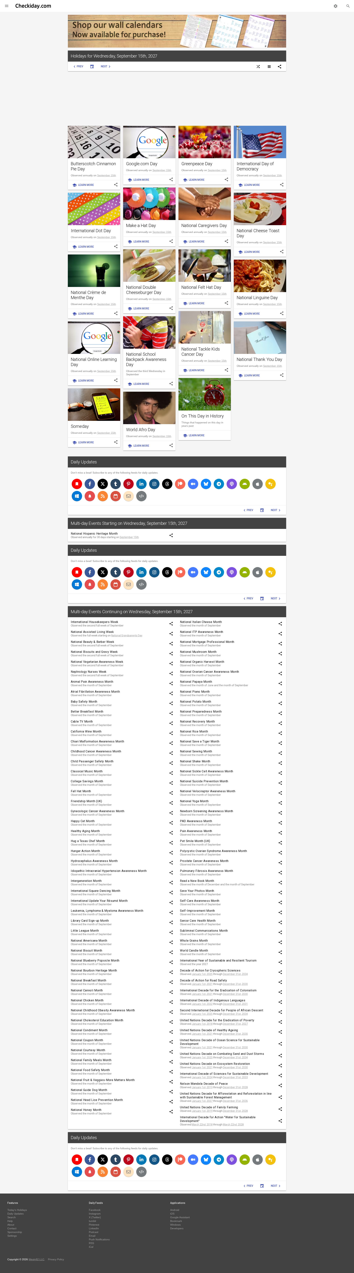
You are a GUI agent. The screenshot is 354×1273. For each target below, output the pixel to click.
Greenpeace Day (196, 163)
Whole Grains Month (194, 940)
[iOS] (257, 484)
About (10, 1224)
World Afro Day (140, 429)
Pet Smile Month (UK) (195, 841)
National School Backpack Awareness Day (146, 359)
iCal (91, 1246)
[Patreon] (180, 484)
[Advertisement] (177, 98)
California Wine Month (86, 731)
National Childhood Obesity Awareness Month (103, 1010)
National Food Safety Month (90, 1070)
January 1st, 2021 (202, 984)
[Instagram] (154, 484)
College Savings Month (87, 781)
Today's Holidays (17, 1209)
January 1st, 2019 (202, 1087)
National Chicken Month (87, 1000)
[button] (6, 5)
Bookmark (176, 1221)
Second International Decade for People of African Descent (221, 1010)
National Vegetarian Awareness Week (97, 662)
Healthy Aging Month (85, 831)
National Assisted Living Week (92, 632)
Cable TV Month (82, 721)
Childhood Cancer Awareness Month (96, 751)
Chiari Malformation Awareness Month (97, 741)
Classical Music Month (87, 771)
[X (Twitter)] (103, 484)
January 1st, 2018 (202, 1023)
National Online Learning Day (94, 362)
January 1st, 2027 (202, 1100)
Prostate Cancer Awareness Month (204, 861)
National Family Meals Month (91, 1060)
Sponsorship (14, 1232)
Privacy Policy (56, 1259)
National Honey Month (86, 1110)
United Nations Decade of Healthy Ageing (209, 1030)
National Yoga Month (194, 801)
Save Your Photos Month (197, 891)
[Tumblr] (115, 484)
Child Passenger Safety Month (92, 761)
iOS (172, 1213)
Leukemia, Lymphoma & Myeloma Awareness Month (107, 910)
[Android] (245, 484)
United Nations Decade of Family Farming (209, 1107)
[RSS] (103, 496)
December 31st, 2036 (235, 1100)
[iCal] (115, 496)
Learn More (83, 185)
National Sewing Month (196, 751)
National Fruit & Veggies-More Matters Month (103, 1080)
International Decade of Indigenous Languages (212, 1000)
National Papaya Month (196, 681)
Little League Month (85, 930)
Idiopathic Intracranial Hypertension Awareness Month (109, 871)
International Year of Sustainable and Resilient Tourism (218, 960)
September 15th (106, 175)
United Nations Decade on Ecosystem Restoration (215, 1064)
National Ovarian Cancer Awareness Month (209, 671)
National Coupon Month (87, 1040)
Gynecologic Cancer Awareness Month (97, 811)
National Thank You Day (259, 359)
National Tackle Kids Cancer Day (200, 352)
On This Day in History (202, 416)
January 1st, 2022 (202, 1003)
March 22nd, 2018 (202, 1124)
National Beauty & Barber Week (92, 642)
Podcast (93, 1232)
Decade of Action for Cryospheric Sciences (210, 970)
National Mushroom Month (198, 652)
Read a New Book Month (197, 881)
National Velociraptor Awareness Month (207, 791)
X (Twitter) (95, 1217)
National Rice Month (194, 731)
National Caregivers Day (204, 225)
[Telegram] (219, 484)
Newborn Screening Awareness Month (206, 811)
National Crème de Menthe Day (88, 295)
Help (10, 1221)
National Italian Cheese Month (201, 622)
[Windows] (77, 496)
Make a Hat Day (141, 225)
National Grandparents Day (126, 635)
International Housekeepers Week (94, 622)
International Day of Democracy (255, 166)
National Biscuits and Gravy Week (94, 652)
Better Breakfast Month (87, 711)
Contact (11, 1228)
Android (174, 1209)
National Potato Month (195, 701)
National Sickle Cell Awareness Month (206, 771)
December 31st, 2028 (235, 1087)
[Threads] (167, 484)
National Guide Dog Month (89, 1090)
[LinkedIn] (141, 484)
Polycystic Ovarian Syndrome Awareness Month (213, 851)
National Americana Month (89, 940)
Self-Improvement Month (197, 910)
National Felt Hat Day (201, 287)
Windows (175, 1224)
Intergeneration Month (86, 881)
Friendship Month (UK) (86, 801)
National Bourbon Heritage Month (94, 970)
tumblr (92, 1221)
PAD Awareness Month (196, 821)
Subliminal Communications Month (204, 930)
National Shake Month (195, 761)
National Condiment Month (89, 1030)
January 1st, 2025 (202, 974)
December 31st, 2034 (235, 974)
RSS (91, 1243)
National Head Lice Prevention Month (97, 1100)
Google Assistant (180, 1217)
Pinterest (94, 1224)
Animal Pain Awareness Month (92, 681)
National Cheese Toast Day (258, 233)
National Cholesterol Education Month (97, 1020)
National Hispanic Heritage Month (94, 533)
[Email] (128, 496)
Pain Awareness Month (196, 831)
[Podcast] (232, 484)
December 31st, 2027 (235, 1023)
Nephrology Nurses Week (89, 671)
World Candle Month (194, 950)
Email (92, 1235)
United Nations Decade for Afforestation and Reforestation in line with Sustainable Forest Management (226, 1095)
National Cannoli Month (87, 990)
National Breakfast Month (88, 980)
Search (11, 1217)
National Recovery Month (197, 721)
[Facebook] (90, 484)
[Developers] (141, 496)
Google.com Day (141, 163)
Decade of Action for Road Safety (203, 980)
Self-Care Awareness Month (199, 901)
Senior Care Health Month (198, 920)
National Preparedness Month (201, 711)
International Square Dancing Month (95, 891)
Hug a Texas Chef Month (88, 841)
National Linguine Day (257, 297)
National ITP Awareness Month (201, 632)
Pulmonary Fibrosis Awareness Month (206, 871)
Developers (176, 1228)
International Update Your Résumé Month (99, 901)
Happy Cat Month (83, 821)
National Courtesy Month (88, 1050)
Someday (80, 426)
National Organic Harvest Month (202, 662)
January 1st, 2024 (202, 1077)
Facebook (94, 1209)
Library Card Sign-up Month (90, 920)
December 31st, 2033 (235, 1077)
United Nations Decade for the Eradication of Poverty (217, 1020)
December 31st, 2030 (235, 984)
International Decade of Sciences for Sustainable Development (224, 1073)
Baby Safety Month (84, 701)
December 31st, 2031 (235, 1003)
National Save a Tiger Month (199, 741)
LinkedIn (94, 1228)
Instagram (95, 1213)
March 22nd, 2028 (233, 1124)
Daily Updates (84, 462)
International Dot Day (91, 230)
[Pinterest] (128, 484)
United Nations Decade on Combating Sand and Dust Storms (222, 1054)
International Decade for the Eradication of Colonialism (218, 990)
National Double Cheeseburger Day (143, 290)
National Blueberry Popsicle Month (95, 960)
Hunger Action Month (85, 851)
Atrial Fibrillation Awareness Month (95, 691)
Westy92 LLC (36, 1259)
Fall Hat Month (81, 791)
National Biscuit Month (86, 950)
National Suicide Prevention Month (204, 781)
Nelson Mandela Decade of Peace (204, 1083)
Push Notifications (99, 1239)
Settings (12, 1235)
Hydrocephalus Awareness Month (94, 861)
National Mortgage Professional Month (207, 642)
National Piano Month (195, 691)
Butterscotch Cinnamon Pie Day (93, 166)
